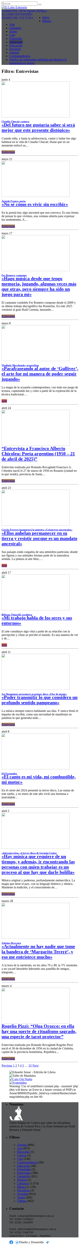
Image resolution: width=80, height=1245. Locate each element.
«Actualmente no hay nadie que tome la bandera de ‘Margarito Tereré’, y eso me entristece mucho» (38, 951)
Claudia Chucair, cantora (15, 121)
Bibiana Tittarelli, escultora (17, 614)
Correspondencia (19, 56)
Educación (15, 45)
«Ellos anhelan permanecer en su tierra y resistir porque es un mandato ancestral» (39, 538)
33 (30, 1065)
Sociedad (15, 49)
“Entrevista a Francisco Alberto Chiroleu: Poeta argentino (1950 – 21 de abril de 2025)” (38, 453)
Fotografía (15, 38)
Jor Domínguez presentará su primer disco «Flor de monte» (34, 694)
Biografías (23, 1151)
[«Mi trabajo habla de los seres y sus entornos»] (36, 609)
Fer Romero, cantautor (14, 275)
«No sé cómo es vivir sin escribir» (35, 204)
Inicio (45, 17)
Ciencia (21, 1155)
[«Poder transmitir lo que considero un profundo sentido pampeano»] (36, 688)
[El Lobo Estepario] (40, 7)
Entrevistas (16, 42)
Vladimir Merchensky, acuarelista (20, 365)
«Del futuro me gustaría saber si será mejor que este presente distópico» (38, 127)
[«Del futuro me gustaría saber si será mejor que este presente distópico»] (36, 116)
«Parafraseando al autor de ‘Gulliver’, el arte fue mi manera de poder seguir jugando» (40, 374)
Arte (12, 24)
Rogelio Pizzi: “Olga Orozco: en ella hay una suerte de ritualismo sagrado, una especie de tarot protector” (39, 1031)
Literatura (15, 28)
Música (46, 21)
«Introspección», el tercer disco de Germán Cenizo (29, 853)
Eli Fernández (9, 773)
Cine (12, 35)
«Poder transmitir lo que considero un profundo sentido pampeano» (39, 700)
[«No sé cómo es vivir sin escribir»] (36, 196)
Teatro (13, 31)
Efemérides (24, 1169)
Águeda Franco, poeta (14, 201)
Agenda (14, 52)
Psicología (23, 1190)
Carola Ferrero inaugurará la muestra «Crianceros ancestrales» (37, 529)
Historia (22, 1180)
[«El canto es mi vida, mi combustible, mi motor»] (36, 768)
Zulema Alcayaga (11, 943)
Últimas (22, 1201)
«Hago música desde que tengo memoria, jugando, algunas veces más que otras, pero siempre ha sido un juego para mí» (39, 286)
